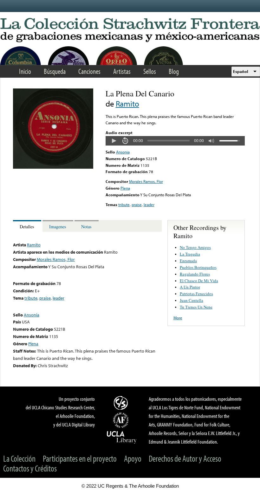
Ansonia (123, 151)
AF (122, 420)
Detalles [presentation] (27, 227)
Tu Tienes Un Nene (196, 307)
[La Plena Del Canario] (53, 167)
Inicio (25, 71)
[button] (114, 140)
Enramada (188, 260)
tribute (124, 204)
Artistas (122, 71)
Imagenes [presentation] (57, 227)
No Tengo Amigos (195, 247)
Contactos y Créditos (30, 468)
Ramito (127, 103)
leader (149, 204)
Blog (174, 71)
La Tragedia (190, 254)
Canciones (89, 71)
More (177, 317)
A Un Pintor (190, 287)
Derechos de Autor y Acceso (185, 458)
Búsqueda (55, 71)
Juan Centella (191, 300)
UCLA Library (122, 437)
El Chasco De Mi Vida (199, 280)
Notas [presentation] (86, 227)
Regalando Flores (195, 274)
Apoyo (132, 458)
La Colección (19, 458)
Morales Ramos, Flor (146, 181)
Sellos (149, 71)
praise (137, 204)
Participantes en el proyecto (80, 458)
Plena (125, 188)
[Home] (130, 30)
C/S (122, 402)
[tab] (27, 226)
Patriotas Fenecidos (196, 293)
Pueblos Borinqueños (198, 267)
